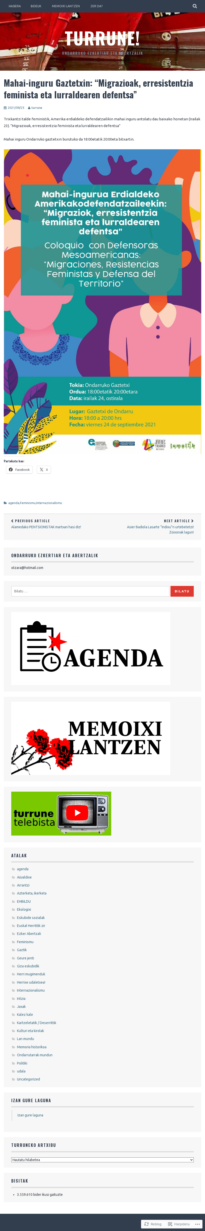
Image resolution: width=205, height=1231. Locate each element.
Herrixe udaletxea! (31, 982)
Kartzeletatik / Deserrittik (36, 1023)
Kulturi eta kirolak (30, 1031)
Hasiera (15, 6)
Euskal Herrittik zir (31, 926)
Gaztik (22, 950)
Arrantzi (23, 885)
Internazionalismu (49, 503)
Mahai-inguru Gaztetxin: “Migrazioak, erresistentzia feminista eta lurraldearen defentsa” (98, 88)
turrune (37, 107)
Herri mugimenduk (31, 974)
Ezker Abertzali (29, 934)
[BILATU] (195, 6)
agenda (13, 503)
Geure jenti (25, 958)
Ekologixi (24, 909)
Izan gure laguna (31, 1100)
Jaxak (21, 1007)
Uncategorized (28, 1079)
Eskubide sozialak (31, 918)
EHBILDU (24, 901)
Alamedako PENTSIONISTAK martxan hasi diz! (46, 523)
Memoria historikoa (31, 1047)
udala (21, 1071)
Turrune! (102, 37)
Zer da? (96, 6)
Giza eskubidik (28, 966)
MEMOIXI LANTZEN (66, 6)
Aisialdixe (24, 877)
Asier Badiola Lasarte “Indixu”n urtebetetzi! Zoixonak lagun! (160, 526)
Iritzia (21, 999)
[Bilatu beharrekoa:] (90, 591)
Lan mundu (25, 1039)
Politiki (22, 1063)
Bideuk (36, 6)
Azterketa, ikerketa (31, 893)
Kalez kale (25, 1015)
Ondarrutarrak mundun (34, 1055)
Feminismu (28, 503)
